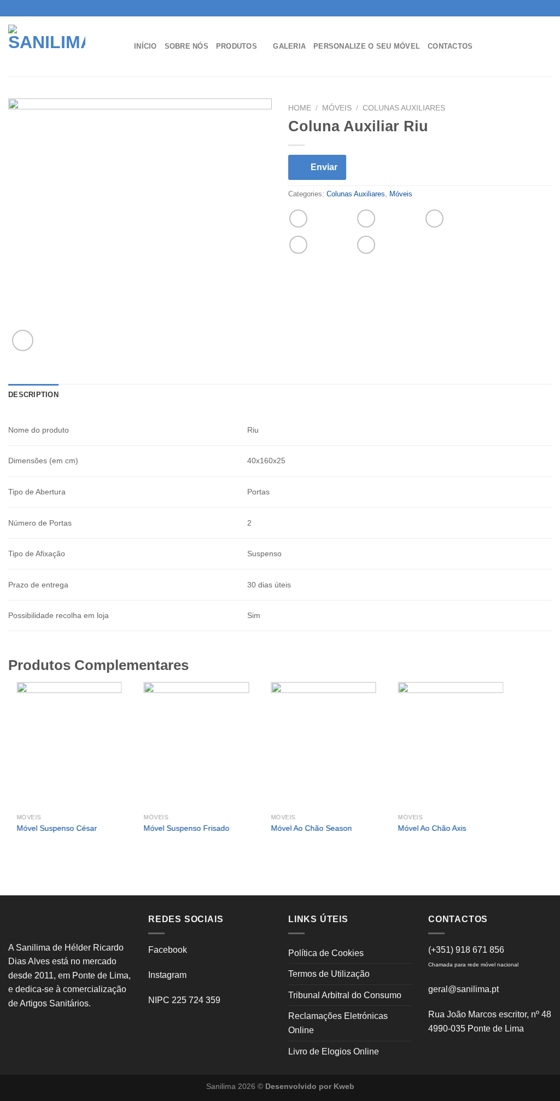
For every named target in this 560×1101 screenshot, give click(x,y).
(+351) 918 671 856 (466, 949)
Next (497, 772)
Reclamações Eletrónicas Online (338, 1023)
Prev (22, 772)
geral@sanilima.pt (463, 989)
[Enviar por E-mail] (434, 218)
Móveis (337, 108)
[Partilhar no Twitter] (366, 218)
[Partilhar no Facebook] (298, 218)
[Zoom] (22, 340)
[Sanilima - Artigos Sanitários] (63, 46)
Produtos (236, 46)
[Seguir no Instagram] (536, 8)
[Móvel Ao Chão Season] (323, 745)
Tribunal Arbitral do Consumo (344, 995)
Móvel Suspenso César (56, 828)
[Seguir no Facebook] (525, 8)
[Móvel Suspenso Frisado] (196, 745)
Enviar (324, 167)
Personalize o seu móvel (366, 46)
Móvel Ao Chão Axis (432, 828)
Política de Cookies (326, 953)
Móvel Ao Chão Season (311, 828)
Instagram (167, 975)
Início (145, 46)
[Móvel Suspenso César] (69, 745)
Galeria (289, 46)
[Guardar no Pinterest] (298, 245)
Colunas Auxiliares (404, 108)
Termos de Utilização (329, 973)
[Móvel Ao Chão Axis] (451, 745)
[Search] (539, 46)
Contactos (450, 46)
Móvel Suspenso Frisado (187, 828)
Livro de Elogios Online (333, 1051)
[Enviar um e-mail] (546, 8)
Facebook (167, 949)
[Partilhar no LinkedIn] (366, 245)
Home (299, 108)
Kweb (344, 1086)
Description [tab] (33, 395)
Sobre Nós (186, 46)
